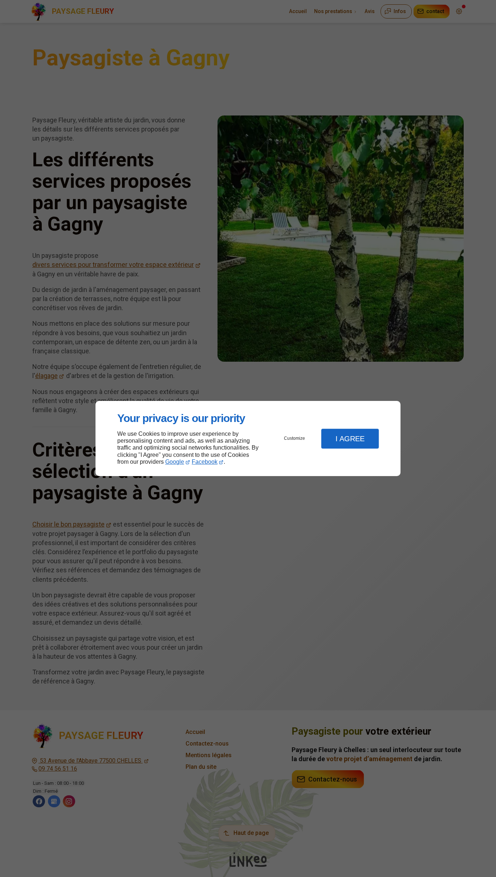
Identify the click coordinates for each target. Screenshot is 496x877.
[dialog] (248, 438)
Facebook (204, 462)
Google (174, 462)
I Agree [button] (350, 439)
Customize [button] (294, 438)
